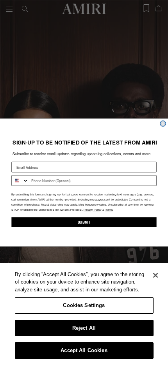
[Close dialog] (163, 123)
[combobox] (20, 180)
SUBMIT (84, 222)
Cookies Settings (84, 305)
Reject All (84, 328)
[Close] (155, 275)
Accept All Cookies (84, 350)
